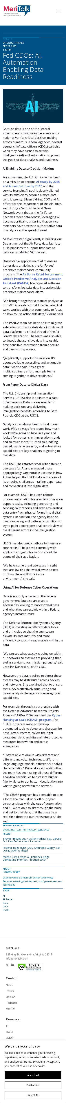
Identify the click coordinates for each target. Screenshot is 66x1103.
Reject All (32, 1095)
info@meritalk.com (17, 958)
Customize (33, 1085)
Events (10, 991)
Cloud (9, 1032)
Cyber (9, 1037)
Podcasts (11, 1002)
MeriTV (10, 1008)
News (9, 985)
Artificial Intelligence (36, 829)
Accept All (33, 1075)
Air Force (7, 899)
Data (5, 903)
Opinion (10, 996)
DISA (5, 906)
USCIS (6, 910)
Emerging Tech (12, 829)
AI (4, 895)
